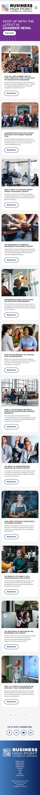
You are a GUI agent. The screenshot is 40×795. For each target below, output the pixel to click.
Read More (11, 93)
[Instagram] (16, 732)
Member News (20, 764)
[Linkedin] (30, 732)
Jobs (20, 772)
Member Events (20, 761)
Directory (20, 768)
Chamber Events (20, 763)
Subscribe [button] (9, 33)
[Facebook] (9, 732)
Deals (20, 770)
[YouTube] (23, 732)
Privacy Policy (20, 775)
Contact (20, 773)
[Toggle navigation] (36, 8)
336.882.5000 (20, 784)
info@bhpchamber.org (20, 786)
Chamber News (20, 766)
